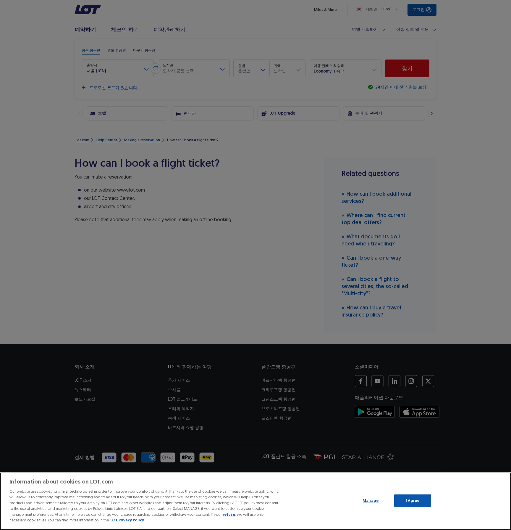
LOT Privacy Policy (127, 520)
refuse (229, 514)
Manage (371, 500)
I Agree (413, 500)
